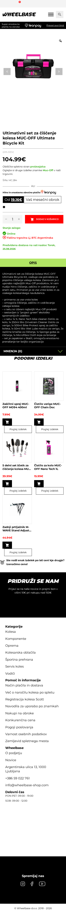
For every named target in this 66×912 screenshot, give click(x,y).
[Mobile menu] (51, 14)
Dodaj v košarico (47, 219)
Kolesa (10, 632)
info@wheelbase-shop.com (27, 785)
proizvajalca (38, 166)
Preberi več (7, 545)
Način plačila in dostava (24, 685)
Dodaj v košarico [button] (7, 422)
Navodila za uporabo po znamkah (32, 706)
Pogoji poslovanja (19, 727)
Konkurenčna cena (20, 720)
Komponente (15, 639)
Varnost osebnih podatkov (26, 734)
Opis (33, 262)
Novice (10, 760)
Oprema (11, 646)
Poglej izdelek (18, 429)
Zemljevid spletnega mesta (27, 741)
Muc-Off (48, 170)
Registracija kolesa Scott (24, 699)
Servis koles (14, 666)
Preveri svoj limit (55, 25)
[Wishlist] (6, 3)
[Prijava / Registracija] (13, 3)
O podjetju (13, 753)
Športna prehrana (19, 660)
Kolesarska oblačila (20, 652)
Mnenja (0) (13, 351)
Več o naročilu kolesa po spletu (29, 692)
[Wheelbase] (19, 14)
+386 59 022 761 (17, 778)
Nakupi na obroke (19, 713)
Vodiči (10, 673)
